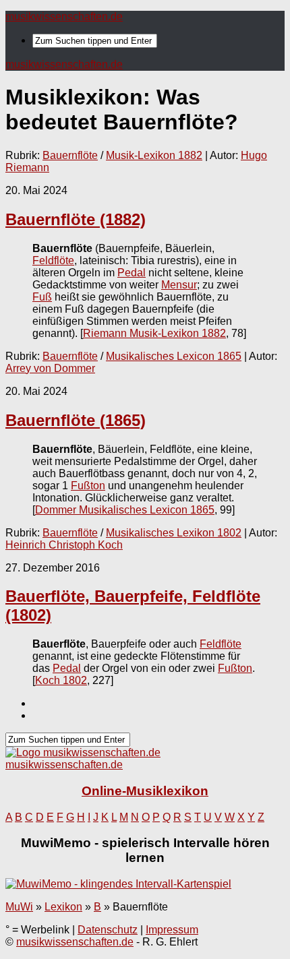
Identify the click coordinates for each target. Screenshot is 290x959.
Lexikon (63, 906)
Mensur (179, 284)
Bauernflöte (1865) (75, 420)
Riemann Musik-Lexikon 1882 (154, 333)
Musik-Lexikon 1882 (154, 155)
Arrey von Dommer (50, 368)
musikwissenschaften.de (64, 16)
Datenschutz (108, 929)
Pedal (131, 272)
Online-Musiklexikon (145, 791)
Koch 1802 (61, 680)
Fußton (88, 485)
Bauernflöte (70, 155)
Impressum (172, 929)
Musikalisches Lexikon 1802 (173, 532)
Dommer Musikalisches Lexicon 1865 (124, 510)
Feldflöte (53, 260)
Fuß (42, 297)
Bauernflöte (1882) (75, 219)
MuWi (19, 906)
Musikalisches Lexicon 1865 (173, 356)
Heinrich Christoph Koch (64, 545)
